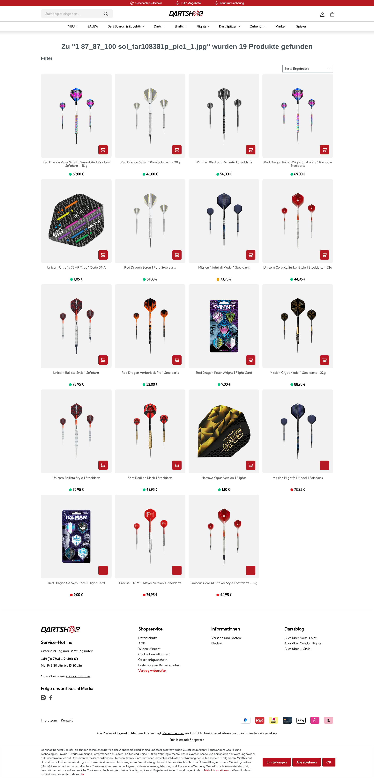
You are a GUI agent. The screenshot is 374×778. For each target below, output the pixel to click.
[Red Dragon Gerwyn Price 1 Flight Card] (76, 536)
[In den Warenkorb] (103, 149)
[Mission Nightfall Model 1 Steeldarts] (223, 221)
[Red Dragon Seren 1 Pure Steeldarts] (150, 221)
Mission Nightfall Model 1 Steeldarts (224, 267)
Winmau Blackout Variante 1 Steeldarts (224, 162)
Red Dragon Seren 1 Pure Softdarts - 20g (150, 162)
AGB (141, 643)
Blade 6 (216, 643)
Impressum (49, 720)
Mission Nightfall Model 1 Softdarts (298, 478)
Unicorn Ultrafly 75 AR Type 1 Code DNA (76, 267)
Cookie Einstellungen (153, 654)
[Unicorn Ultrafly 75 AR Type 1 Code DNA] (76, 221)
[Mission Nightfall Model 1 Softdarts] (297, 431)
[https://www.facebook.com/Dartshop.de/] (51, 697)
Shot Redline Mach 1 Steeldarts (150, 478)
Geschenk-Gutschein (148, 3)
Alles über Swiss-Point (300, 638)
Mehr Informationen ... (217, 770)
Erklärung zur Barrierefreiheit (159, 665)
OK (328, 762)
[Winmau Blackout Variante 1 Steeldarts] (223, 116)
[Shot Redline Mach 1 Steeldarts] (150, 431)
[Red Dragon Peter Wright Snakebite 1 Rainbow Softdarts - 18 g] (76, 116)
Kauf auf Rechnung (232, 3)
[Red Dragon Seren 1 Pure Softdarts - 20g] (150, 116)
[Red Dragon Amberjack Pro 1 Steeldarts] (150, 326)
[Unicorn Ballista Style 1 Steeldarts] (76, 431)
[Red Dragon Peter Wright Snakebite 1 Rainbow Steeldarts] (297, 116)
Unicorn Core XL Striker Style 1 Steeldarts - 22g (297, 267)
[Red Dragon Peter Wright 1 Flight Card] (223, 326)
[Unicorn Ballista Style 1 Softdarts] (76, 326)
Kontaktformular (78, 676)
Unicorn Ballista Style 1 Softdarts (76, 372)
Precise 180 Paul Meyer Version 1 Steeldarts (150, 583)
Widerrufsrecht (149, 649)
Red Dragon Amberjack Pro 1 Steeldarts (150, 372)
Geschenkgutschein (152, 660)
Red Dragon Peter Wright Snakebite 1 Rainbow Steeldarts (298, 164)
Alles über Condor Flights (302, 643)
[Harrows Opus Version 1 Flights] (223, 431)
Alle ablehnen (306, 762)
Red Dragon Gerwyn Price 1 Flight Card (76, 583)
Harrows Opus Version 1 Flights (224, 478)
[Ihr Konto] (322, 14)
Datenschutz (147, 638)
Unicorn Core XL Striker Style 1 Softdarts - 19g (224, 583)
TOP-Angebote (191, 3)
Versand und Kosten (226, 638)
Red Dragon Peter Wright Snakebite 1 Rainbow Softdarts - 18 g (76, 164)
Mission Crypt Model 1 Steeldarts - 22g (298, 372)
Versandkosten (173, 733)
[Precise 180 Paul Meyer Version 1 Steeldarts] (150, 536)
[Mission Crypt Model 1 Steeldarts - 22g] (297, 326)
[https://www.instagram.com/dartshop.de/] (43, 697)
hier (81, 774)
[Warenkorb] (332, 14)
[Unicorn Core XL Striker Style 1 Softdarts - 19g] (223, 536)
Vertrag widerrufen (152, 670)
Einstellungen (277, 762)
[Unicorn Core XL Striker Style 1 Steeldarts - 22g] (297, 221)
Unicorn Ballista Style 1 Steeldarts (76, 478)
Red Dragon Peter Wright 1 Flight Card (224, 372)
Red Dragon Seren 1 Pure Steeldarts (150, 267)
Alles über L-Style (297, 649)
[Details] (324, 465)
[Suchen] (107, 13)
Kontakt (67, 720)
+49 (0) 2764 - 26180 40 (59, 659)
